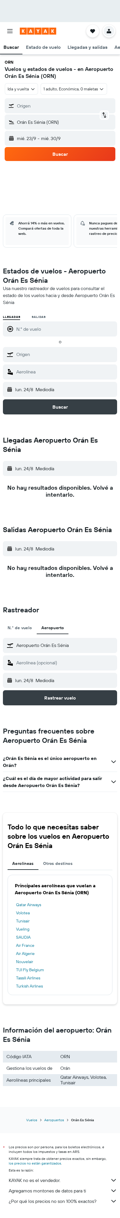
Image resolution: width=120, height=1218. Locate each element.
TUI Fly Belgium (30, 969)
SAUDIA (23, 937)
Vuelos (31, 1120)
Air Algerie (25, 953)
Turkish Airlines (29, 986)
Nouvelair (24, 961)
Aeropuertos (54, 1120)
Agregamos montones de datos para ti (47, 1191)
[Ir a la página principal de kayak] (38, 31)
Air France (25, 945)
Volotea (23, 912)
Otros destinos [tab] (58, 863)
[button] (9, 31)
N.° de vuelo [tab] (20, 627)
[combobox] (65, 354)
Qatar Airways (28, 904)
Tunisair (23, 921)
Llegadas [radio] (11, 317)
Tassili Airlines (28, 978)
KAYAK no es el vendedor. (34, 1180)
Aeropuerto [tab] (52, 627)
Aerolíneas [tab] (23, 863)
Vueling (22, 929)
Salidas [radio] (39, 317)
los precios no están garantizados (35, 1163)
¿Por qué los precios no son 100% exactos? (52, 1201)
